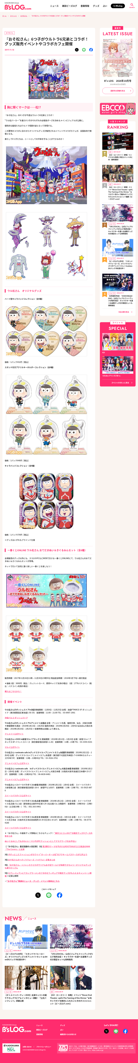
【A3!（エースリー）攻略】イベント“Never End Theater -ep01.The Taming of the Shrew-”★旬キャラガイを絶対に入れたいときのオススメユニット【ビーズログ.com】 (71, 999)
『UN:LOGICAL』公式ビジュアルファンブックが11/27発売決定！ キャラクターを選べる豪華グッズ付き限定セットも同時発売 (71, 956)
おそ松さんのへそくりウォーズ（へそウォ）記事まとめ (31, 859)
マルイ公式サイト (12, 747)
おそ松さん (23, 16)
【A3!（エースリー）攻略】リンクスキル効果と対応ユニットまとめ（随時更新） (120, 157)
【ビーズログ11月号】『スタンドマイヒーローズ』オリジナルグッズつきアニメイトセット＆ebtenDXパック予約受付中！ (26, 956)
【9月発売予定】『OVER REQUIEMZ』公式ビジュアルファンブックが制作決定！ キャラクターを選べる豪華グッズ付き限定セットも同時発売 (120, 301)
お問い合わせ (27, 1047)
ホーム (4, 16)
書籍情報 (85, 6)
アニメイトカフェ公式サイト (17, 763)
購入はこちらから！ (13, 691)
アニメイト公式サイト (14, 733)
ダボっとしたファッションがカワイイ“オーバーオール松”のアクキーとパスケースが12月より (47, 854)
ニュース (54, 6)
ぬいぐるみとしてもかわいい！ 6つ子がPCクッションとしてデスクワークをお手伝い (40, 841)
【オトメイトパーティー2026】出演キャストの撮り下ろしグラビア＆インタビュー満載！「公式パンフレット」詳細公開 (26, 998)
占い (105, 6)
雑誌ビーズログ (69, 6)
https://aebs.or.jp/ (98, 1050)
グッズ (96, 6)
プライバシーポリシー (43, 1047)
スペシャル (13, 16)
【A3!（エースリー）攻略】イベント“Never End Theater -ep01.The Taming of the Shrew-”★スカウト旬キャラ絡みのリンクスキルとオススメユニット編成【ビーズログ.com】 (120, 193)
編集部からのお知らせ (68, 1034)
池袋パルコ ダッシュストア (16, 717)
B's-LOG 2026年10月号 (117, 80)
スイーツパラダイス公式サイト (18, 795)
